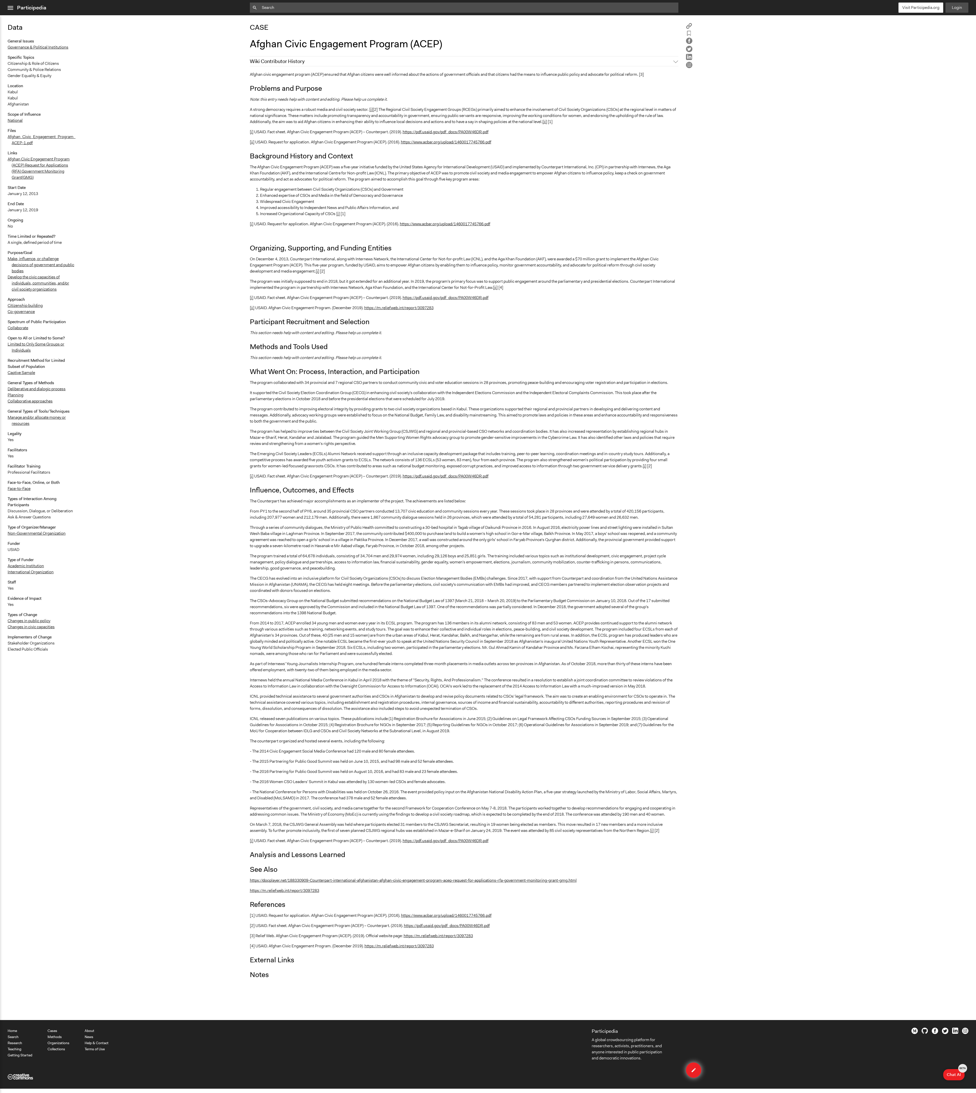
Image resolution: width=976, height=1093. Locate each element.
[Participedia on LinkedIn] (955, 1032)
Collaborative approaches (30, 401)
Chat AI (956, 1073)
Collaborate (18, 328)
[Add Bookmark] (689, 34)
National (15, 120)
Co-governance (21, 311)
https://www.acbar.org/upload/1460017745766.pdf (446, 142)
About (89, 1030)
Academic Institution (26, 565)
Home (12, 1030)
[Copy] (689, 27)
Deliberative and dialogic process (37, 389)
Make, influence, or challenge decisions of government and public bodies (41, 265)
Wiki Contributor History (277, 61)
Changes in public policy (29, 620)
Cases (52, 1030)
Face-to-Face (19, 488)
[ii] (544, 121)
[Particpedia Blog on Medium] (914, 1032)
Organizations (58, 1043)
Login (957, 7)
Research (15, 1043)
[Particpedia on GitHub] (925, 1032)
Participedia (31, 7)
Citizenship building (25, 305)
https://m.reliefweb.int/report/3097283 (399, 307)
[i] (371, 109)
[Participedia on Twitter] (945, 1032)
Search (13, 1037)
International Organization (31, 572)
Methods (55, 1037)
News (89, 1037)
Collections (56, 1049)
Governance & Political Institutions (38, 47)
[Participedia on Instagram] (965, 1032)
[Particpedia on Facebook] (935, 1032)
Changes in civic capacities (31, 627)
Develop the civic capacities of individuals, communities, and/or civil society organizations (38, 283)
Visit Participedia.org (920, 7)
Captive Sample (21, 372)
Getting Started (20, 1055)
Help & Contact (97, 1043)
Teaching (14, 1049)
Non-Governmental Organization (37, 533)
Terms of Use (95, 1049)
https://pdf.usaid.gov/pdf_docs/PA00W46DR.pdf (446, 131)
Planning (15, 395)
